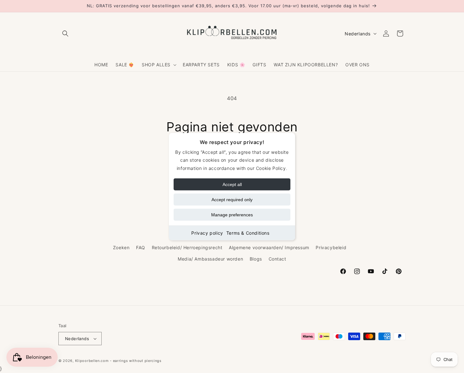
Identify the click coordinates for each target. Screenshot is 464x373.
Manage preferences (232, 214)
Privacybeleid (331, 247)
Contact (277, 259)
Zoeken (121, 247)
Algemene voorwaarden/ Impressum (269, 247)
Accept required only (232, 199)
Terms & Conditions (248, 232)
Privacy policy (207, 232)
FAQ (140, 247)
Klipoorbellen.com (92, 360)
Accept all (232, 184)
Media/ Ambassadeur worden (210, 259)
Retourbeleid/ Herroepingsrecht (187, 247)
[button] (65, 33)
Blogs (256, 259)
